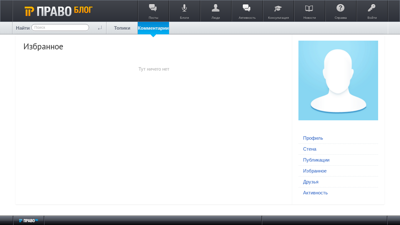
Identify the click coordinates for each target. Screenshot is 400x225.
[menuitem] (122, 28)
